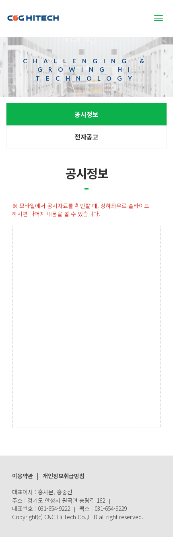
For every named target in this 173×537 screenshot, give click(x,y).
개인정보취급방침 (63, 476)
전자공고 (86, 137)
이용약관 (22, 476)
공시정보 (86, 114)
